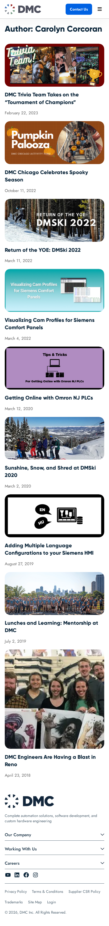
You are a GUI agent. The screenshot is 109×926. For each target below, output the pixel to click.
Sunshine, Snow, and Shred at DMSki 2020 (50, 471)
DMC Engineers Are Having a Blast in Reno (50, 760)
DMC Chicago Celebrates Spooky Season (46, 176)
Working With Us (21, 849)
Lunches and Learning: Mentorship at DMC (51, 626)
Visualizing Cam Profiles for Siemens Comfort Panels (49, 324)
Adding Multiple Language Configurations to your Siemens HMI (49, 549)
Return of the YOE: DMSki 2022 (43, 250)
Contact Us (79, 9)
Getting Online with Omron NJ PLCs (49, 398)
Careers (12, 863)
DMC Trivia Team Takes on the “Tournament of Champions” (42, 98)
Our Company (18, 835)
